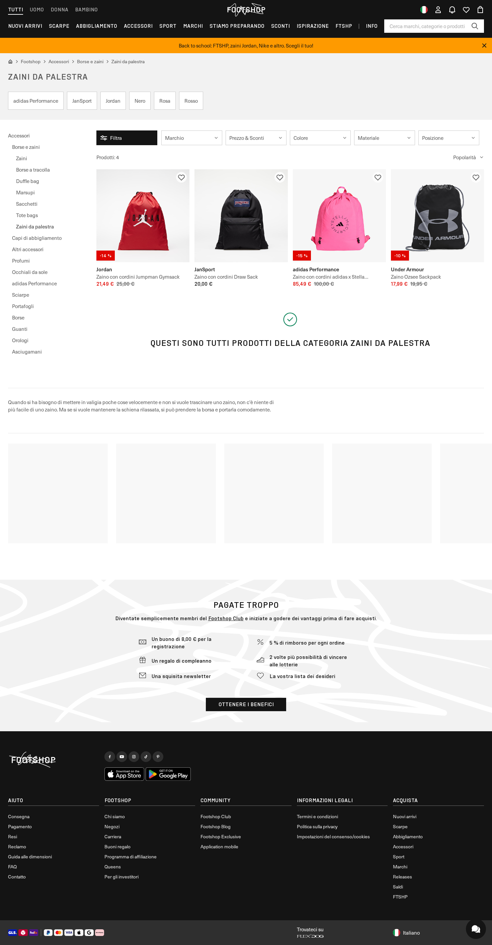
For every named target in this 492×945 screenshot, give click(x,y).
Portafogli (23, 306)
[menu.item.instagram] (134, 756)
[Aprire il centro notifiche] (452, 9)
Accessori (138, 26)
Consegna (18, 816)
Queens (112, 866)
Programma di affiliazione (130, 856)
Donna (59, 9)
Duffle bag (27, 181)
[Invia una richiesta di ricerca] (475, 26)
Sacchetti (26, 203)
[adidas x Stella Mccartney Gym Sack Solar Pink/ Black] (339, 215)
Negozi (111, 826)
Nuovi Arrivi (25, 26)
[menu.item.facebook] (109, 756)
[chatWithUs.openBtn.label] (476, 929)
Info (372, 26)
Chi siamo (114, 816)
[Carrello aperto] (480, 9)
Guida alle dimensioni (30, 856)
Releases (402, 876)
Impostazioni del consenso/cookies (333, 836)
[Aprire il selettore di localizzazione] (424, 9)
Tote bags (27, 215)
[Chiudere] (484, 45)
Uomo (37, 9)
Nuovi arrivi (404, 816)
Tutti (15, 9)
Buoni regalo (117, 846)
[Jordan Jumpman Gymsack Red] (142, 215)
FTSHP (343, 26)
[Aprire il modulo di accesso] (438, 9)
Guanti (19, 328)
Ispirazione (313, 26)
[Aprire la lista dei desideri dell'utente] (466, 9)
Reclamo (17, 846)
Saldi (398, 886)
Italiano (411, 932)
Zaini (21, 158)
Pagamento (20, 826)
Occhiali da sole (30, 272)
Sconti (280, 26)
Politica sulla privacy (317, 826)
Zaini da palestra (35, 226)
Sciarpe (20, 294)
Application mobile (219, 846)
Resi (12, 836)
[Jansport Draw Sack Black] (241, 215)
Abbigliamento (96, 26)
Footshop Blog (215, 826)
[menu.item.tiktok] (146, 756)
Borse (18, 317)
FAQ (12, 866)
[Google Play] (168, 774)
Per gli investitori (121, 876)
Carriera (112, 836)
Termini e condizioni (317, 816)
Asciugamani (27, 351)
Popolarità (464, 157)
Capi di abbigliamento (37, 237)
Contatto (17, 876)
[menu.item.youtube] (121, 756)
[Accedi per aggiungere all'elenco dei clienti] (181, 177)
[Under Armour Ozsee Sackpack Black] (437, 215)
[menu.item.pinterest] (158, 756)
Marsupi (25, 192)
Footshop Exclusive (220, 836)
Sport (167, 26)
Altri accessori (28, 249)
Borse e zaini (26, 147)
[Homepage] (53, 760)
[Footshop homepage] (246, 9)
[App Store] (124, 774)
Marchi (193, 26)
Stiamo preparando (237, 26)
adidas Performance (34, 283)
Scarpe (59, 26)
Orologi (20, 340)
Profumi (21, 260)
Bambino (86, 9)
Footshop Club (226, 618)
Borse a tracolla (33, 169)
